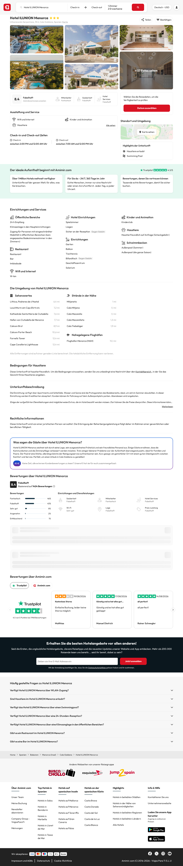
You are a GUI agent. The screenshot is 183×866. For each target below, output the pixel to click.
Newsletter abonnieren (17, 811)
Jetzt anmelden (133, 661)
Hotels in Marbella (42, 818)
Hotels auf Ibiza (66, 828)
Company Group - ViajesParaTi (20, 820)
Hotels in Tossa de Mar (45, 836)
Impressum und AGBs (22, 860)
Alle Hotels (118, 824)
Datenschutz (43, 860)
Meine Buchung (19, 803)
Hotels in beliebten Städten (126, 797)
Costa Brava (90, 800)
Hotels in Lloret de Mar (45, 827)
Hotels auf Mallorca (68, 800)
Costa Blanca (91, 825)
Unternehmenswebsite (159, 803)
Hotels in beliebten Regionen (127, 812)
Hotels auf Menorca (68, 806)
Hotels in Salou (45, 800)
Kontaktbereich (144, 371)
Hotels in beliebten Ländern (127, 818)
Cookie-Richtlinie (63, 860)
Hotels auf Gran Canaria (66, 821)
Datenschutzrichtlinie (97, 667)
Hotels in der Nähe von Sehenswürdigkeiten (124, 805)
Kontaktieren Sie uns (158, 797)
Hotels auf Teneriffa (68, 812)
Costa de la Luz (92, 819)
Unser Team (17, 797)
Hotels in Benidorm (43, 808)
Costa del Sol (91, 812)
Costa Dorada (91, 806)
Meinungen (17, 828)
